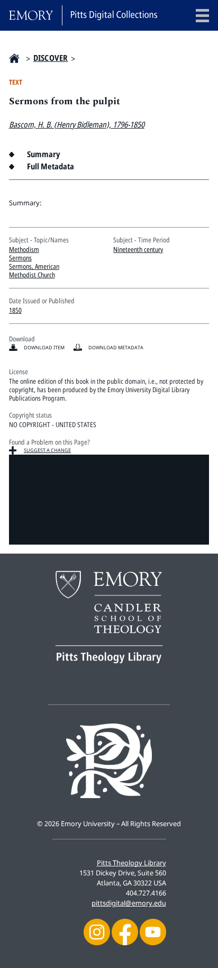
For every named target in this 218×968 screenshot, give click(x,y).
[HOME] (14, 58)
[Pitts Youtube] (153, 931)
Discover (50, 58)
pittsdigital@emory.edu (129, 903)
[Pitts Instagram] (97, 931)
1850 (15, 310)
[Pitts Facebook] (125, 931)
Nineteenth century (138, 249)
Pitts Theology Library (131, 862)
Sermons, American (34, 266)
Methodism (24, 249)
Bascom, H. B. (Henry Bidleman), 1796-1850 (76, 124)
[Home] (83, 15)
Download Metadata (115, 347)
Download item (44, 347)
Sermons (20, 258)
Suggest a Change (47, 450)
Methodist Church (32, 274)
